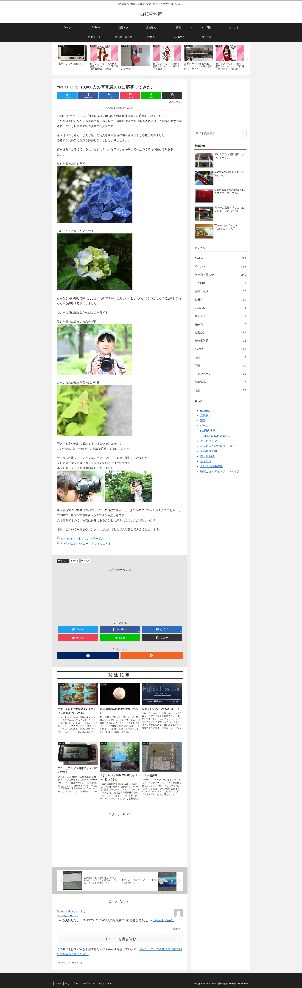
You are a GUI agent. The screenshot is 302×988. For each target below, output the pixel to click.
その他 (220, 349)
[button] (243, 133)
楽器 (203, 420)
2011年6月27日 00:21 (67, 915)
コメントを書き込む (120, 939)
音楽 (220, 390)
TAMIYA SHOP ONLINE (215, 435)
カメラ (76, 561)
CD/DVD (220, 307)
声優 (220, 365)
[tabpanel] (72, 58)
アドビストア (208, 441)
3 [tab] (155, 77)
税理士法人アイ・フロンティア (220, 471)
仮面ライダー (220, 291)
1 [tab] (146, 77)
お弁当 (220, 324)
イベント (64, 561)
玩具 (220, 357)
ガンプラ (220, 316)
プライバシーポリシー (84, 983)
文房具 (220, 299)
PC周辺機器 (207, 430)
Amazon (205, 410)
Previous (54, 59)
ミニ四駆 (220, 283)
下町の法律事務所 (211, 466)
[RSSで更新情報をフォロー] (151, 655)
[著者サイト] (88, 655)
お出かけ (220, 332)
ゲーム (204, 425)
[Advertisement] (120, 594)
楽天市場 (205, 461)
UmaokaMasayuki (68, 911)
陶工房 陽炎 (207, 456)
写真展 (86, 561)
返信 (178, 929)
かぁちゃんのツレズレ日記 (217, 446)
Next (247, 59)
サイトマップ (104, 983)
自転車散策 (220, 340)
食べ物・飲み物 (220, 274)
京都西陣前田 (208, 451)
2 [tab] (151, 77)
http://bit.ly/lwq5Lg (164, 920)
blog (67, 983)
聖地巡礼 (220, 381)
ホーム (58, 983)
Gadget (220, 258)
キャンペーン (220, 373)
